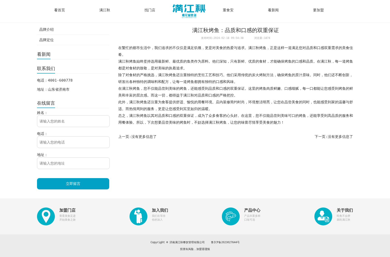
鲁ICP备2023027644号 (225, 242)
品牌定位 (46, 40)
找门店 (149, 10)
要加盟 (318, 10)
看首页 (59, 10)
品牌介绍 (46, 29)
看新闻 (273, 10)
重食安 (228, 10)
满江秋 (104, 10)
